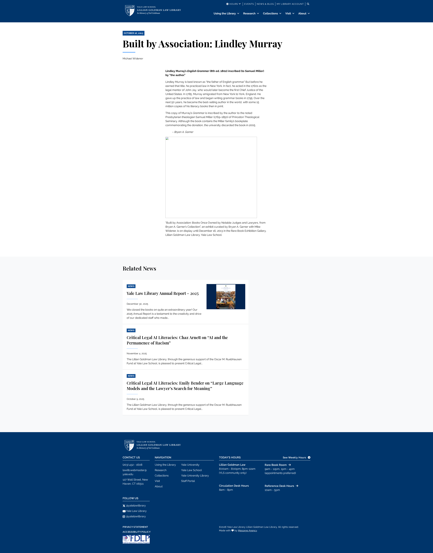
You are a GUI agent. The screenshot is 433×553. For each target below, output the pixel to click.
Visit (288, 13)
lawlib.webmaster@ (135, 470)
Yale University (190, 464)
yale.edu (128, 474)
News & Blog (265, 4)
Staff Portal (188, 481)
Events (249, 4)
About (302, 13)
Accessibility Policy (137, 531)
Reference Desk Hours (279, 485)
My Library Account (290, 4)
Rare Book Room (276, 465)
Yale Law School (191, 470)
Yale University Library (195, 475)
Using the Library (225, 13)
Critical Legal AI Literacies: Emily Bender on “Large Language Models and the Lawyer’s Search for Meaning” (185, 385)
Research (249, 13)
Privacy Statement (135, 527)
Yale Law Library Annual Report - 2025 (163, 293)
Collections (270, 13)
